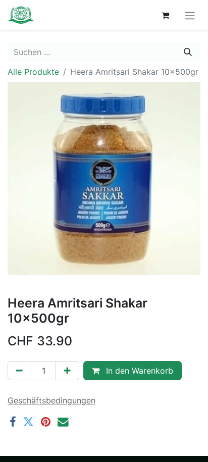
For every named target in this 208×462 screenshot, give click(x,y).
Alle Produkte (33, 72)
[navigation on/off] (189, 15)
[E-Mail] (63, 422)
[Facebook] (13, 422)
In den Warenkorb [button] (138, 371)
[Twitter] (28, 422)
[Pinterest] (45, 422)
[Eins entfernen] (19, 370)
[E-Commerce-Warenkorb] (165, 15)
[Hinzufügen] (67, 370)
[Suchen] (187, 52)
